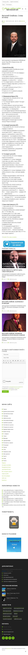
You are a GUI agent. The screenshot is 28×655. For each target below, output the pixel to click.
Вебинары (5, 438)
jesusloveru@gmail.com (9, 631)
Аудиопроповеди (6, 440)
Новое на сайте (5, 473)
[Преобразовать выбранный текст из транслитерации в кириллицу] (8, 362)
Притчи (4, 456)
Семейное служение (7, 422)
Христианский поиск (6, 469)
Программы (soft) (7, 451)
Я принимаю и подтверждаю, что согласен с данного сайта (12, 388)
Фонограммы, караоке (8, 442)
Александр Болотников (19, 608)
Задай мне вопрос (14, 1)
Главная (5, 409)
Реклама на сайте (7, 573)
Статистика (5, 575)
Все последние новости (7, 471)
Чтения (4, 436)
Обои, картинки (6, 454)
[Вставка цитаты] (6, 362)
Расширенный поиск (6, 467)
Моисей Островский (7, 619)
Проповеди (5, 416)
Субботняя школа (7, 418)
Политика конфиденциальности (10, 581)
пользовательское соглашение (15, 386)
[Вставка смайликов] (20, 360)
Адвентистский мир (7, 608)
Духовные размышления (8, 411)
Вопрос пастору (6, 431)
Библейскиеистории (7, 613)
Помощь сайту (6, 1)
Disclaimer (4, 480)
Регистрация (9, 4)
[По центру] (15, 360)
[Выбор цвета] (23, 360)
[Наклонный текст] (6, 360)
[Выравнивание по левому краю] (13, 360)
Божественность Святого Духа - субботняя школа (12, 270)
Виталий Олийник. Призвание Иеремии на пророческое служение (13, 334)
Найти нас (4, 478)
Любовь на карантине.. (11, 588)
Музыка (5, 447)
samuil (4, 21)
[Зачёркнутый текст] (10, 360)
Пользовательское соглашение (10, 579)
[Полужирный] (4, 360)
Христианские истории (8, 413)
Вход (4, 4)
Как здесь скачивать (12, 237)
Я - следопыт (6, 433)
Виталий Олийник (6, 616)
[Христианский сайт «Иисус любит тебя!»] (11, 8)
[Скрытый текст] (4, 362)
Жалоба (4, 237)
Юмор (4, 458)
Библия (15, 613)
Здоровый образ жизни (8, 429)
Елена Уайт (15, 616)
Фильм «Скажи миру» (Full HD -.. (13, 593)
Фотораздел (5, 445)
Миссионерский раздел (8, 420)
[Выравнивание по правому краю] (18, 360)
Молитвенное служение (8, 425)
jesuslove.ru (4, 571)
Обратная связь (7, 634)
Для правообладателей (8, 577)
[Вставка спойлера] (11, 362)
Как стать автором (6, 476)
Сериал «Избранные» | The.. (12, 598)
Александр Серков (7, 611)
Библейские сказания (18, 611)
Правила (4, 463)
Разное (4, 460)
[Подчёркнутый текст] (8, 360)
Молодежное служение (8, 427)
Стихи (4, 449)
